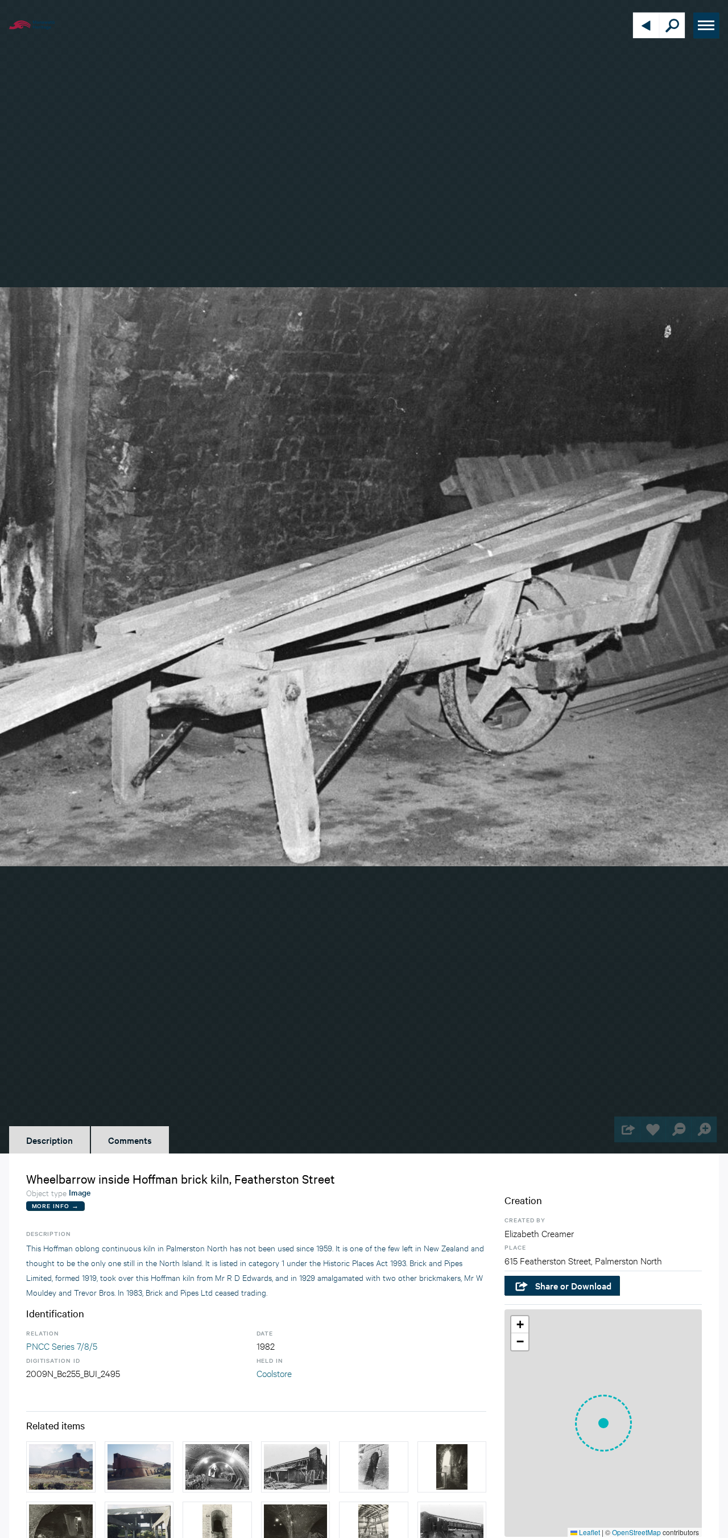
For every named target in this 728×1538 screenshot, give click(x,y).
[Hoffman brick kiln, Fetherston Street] (373, 1466)
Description (49, 1140)
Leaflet (588, 1532)
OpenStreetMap (636, 1532)
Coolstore (274, 1373)
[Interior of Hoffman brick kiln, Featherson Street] (217, 1466)
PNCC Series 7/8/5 (61, 1345)
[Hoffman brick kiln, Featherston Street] (295, 1466)
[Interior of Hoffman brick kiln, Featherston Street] (452, 1466)
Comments (130, 1140)
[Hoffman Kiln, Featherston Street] (61, 1466)
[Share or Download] (627, 1129)
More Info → (55, 1205)
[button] (603, 1423)
